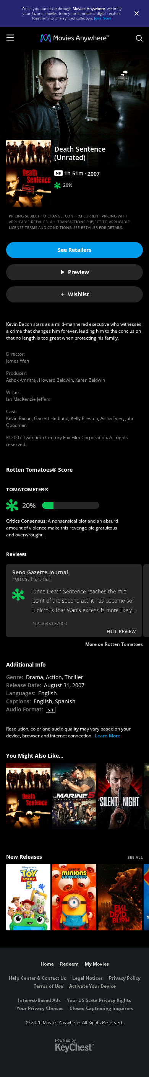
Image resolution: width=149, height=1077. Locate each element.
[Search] (139, 38)
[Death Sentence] (28, 796)
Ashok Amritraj (21, 380)
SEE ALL (135, 857)
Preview (78, 272)
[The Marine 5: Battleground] (74, 796)
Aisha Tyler (111, 418)
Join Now (102, 18)
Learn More (107, 735)
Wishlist (78, 294)
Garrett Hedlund (51, 418)
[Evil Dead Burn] (120, 897)
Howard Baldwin (56, 380)
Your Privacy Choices (39, 1008)
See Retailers (74, 249)
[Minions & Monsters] (74, 897)
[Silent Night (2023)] (120, 796)
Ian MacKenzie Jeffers (28, 399)
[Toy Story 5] (28, 897)
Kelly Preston (84, 418)
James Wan (17, 361)
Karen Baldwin (90, 380)
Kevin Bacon (19, 418)
